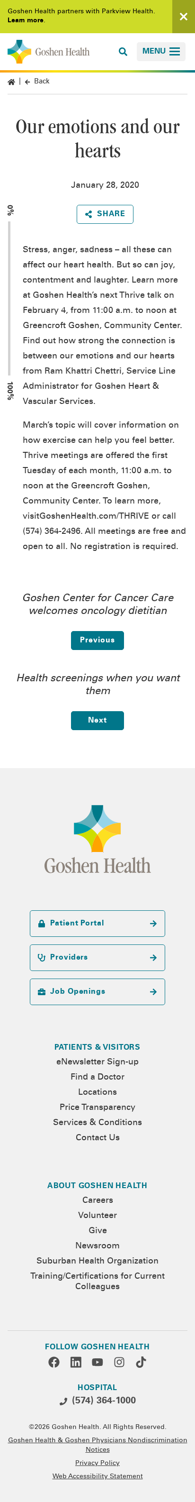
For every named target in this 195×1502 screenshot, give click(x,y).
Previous (97, 640)
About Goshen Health (97, 1186)
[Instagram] (119, 1362)
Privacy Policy (97, 1463)
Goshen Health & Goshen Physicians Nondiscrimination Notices (97, 1446)
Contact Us (98, 1138)
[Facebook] (54, 1362)
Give (98, 1231)
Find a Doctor (97, 1077)
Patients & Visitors (97, 1048)
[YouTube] (97, 1362)
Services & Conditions (97, 1123)
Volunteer (97, 1216)
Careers (97, 1201)
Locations (97, 1093)
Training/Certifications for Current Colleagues (97, 1282)
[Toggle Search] (123, 52)
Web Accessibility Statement (98, 1477)
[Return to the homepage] (49, 52)
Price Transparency (97, 1108)
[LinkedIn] (75, 1362)
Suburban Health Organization (97, 1261)
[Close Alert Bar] (183, 16)
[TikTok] (141, 1362)
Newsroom (97, 1246)
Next (97, 720)
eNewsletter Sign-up (97, 1062)
